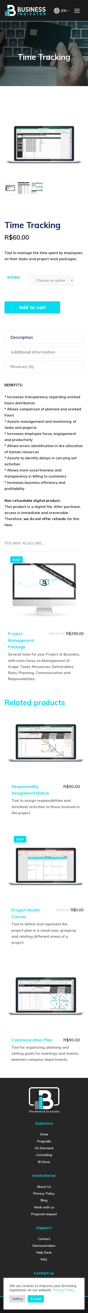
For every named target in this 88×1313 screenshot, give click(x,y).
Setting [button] (17, 1299)
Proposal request (44, 1214)
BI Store (44, 1162)
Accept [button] (36, 1299)
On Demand (44, 1148)
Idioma (13, 277)
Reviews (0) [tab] (22, 366)
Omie (44, 1134)
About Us (44, 1187)
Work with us (44, 1207)
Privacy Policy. (64, 1290)
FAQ (44, 1259)
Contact (44, 1239)
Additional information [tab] (33, 352)
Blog (44, 1200)
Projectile (44, 1141)
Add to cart (32, 307)
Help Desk (44, 1252)
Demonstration (44, 1246)
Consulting (44, 1155)
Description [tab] (22, 337)
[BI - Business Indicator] (25, 10)
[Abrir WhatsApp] (76, 1301)
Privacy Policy (44, 1193)
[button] (75, 117)
